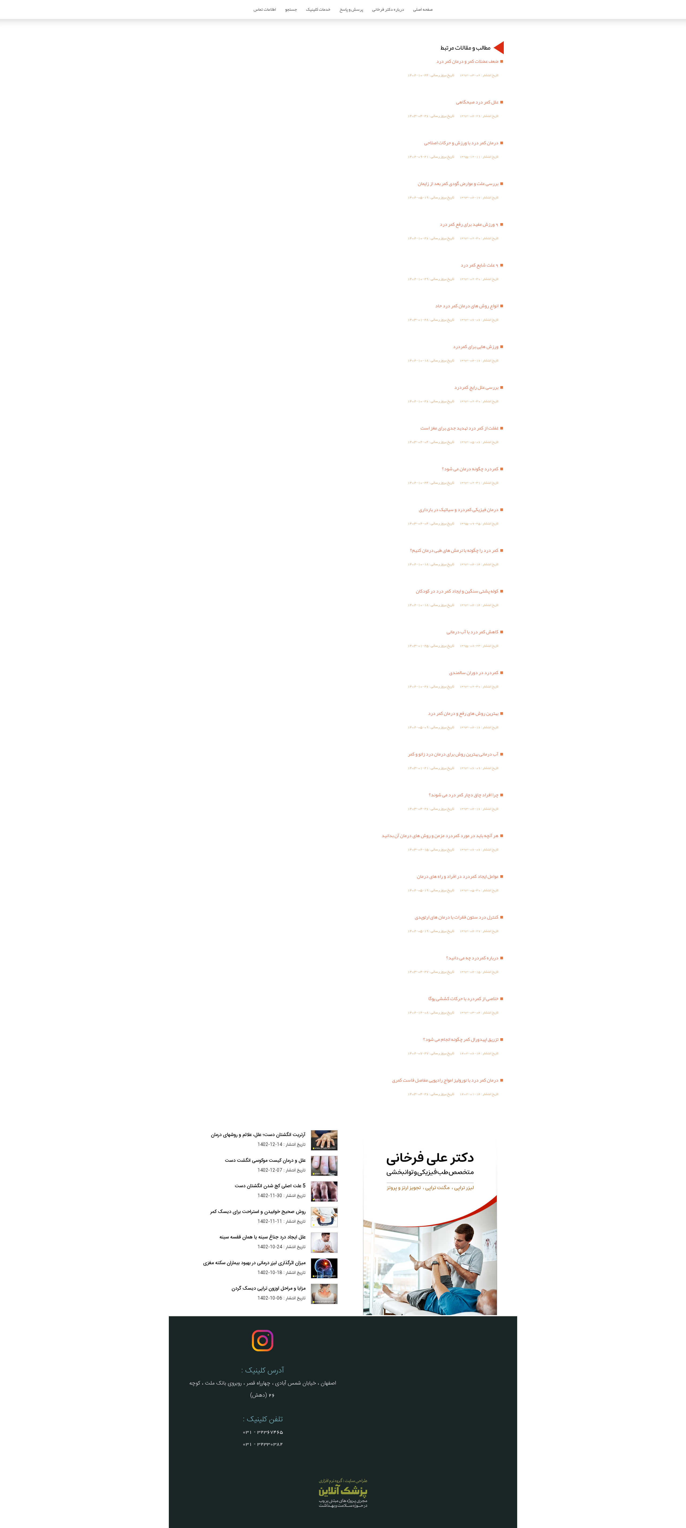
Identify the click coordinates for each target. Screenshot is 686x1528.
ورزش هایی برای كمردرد (475, 346)
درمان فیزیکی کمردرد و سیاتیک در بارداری (458, 509)
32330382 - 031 (263, 1444)
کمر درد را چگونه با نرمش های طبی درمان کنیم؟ (454, 550)
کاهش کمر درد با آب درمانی (472, 632)
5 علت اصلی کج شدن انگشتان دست (270, 1186)
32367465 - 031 (263, 1432)
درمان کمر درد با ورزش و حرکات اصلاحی (461, 142)
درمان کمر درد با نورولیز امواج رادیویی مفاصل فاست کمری (445, 1080)
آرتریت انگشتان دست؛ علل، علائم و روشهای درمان (258, 1135)
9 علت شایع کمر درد (479, 265)
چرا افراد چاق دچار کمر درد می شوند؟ (463, 795)
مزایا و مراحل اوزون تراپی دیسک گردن (268, 1289)
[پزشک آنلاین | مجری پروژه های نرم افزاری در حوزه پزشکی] (343, 1508)
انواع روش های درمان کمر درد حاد (466, 305)
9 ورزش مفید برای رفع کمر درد (469, 224)
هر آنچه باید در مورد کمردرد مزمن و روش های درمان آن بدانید (440, 835)
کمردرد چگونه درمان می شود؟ (470, 468)
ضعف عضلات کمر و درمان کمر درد (467, 61)
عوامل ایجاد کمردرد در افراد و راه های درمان (457, 876)
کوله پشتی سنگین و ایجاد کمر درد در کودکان (457, 591)
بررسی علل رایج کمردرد (476, 387)
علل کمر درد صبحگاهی (477, 102)
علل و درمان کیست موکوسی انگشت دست (265, 1161)
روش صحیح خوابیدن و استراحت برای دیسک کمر (257, 1212)
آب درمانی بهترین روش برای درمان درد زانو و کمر (453, 754)
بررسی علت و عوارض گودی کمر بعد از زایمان (458, 183)
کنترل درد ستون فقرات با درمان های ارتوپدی (456, 917)
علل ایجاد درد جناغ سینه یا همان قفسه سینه (262, 1237)
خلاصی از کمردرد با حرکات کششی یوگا (463, 998)
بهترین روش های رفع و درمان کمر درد (463, 713)
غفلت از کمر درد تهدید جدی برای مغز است (459, 428)
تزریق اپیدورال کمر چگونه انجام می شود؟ (460, 1039)
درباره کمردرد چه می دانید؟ (472, 958)
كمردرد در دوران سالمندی (473, 672)
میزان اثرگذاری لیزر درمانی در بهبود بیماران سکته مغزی (254, 1263)
